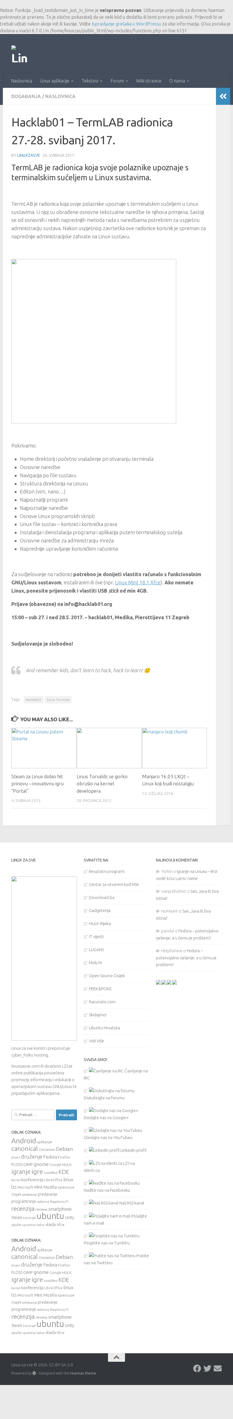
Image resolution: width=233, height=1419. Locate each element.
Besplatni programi (106, 871)
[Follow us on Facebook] (197, 1369)
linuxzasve (28, 155)
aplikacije (44, 1142)
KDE (64, 1171)
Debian (64, 1149)
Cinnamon (47, 1149)
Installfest (51, 1172)
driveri (15, 1157)
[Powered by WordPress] (34, 1373)
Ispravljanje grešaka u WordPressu (126, 23)
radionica (43, 1201)
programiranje (23, 1201)
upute (16, 1225)
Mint (38, 1187)
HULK (67, 1164)
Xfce (61, 1224)
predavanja (29, 1194)
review (41, 1209)
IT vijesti (96, 936)
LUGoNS (96, 949)
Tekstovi (90, 80)
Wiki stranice (148, 80)
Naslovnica (21, 80)
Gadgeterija (100, 910)
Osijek (16, 1194)
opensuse (66, 1187)
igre (37, 1171)
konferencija (32, 1180)
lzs (14, 1186)
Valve (40, 1225)
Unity (69, 1217)
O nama (177, 80)
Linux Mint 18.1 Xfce (138, 582)
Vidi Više (96, 1040)
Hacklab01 (33, 699)
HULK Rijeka (100, 923)
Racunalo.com (102, 1001)
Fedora (50, 1156)
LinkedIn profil (133, 1150)
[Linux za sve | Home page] (19, 53)
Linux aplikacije (54, 80)
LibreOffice (53, 1180)
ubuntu (50, 1216)
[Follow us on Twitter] (207, 1369)
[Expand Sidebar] (223, 96)
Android (23, 1141)
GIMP (28, 1164)
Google (55, 1164)
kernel (15, 1180)
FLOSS (16, 1164)
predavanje (47, 1194)
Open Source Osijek (107, 975)
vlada (50, 1224)
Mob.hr (95, 962)
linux (68, 1179)
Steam (16, 1217)
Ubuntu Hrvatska (104, 1027)
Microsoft (26, 1187)
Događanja (26, 96)
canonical (24, 1148)
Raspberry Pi (59, 1201)
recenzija (23, 1208)
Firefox (64, 1157)
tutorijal (29, 1217)
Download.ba (102, 897)
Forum (117, 80)
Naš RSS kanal (131, 1202)
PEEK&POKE (100, 988)
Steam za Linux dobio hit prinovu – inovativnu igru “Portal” (37, 784)
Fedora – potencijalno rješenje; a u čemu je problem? (186, 957)
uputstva (29, 1225)
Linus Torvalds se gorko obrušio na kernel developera (102, 784)
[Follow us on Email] (218, 1369)
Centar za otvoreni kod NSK (114, 884)
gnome (41, 1164)
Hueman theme (83, 1373)
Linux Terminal (58, 699)
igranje (21, 1171)
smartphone (60, 1209)
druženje (31, 1156)
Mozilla (50, 1187)
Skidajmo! (98, 1014)
